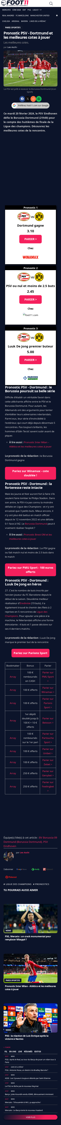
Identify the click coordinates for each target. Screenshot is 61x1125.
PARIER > (30, 239)
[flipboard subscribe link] (48, 869)
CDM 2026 (16, 10)
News (8, 930)
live (20, 1051)
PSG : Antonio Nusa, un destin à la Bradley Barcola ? (26, 1070)
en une (12, 1051)
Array (13, 676)
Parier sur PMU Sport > (48, 677)
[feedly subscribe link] (35, 869)
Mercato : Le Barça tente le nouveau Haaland (24, 1110)
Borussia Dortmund (36, 523)
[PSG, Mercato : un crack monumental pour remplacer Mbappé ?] (30, 918)
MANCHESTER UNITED (39, 15)
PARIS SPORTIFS (13, 27)
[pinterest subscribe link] (11, 877)
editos (37, 1051)
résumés (28, 1051)
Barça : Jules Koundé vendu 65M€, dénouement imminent (29, 1094)
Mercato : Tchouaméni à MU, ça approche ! (23, 1102)
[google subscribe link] (21, 869)
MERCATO (6, 10)
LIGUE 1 (36, 10)
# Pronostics (41, 884)
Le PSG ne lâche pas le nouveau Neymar (22, 1086)
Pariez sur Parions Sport (30, 653)
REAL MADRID (8, 15)
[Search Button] (51, 4)
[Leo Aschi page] (9, 856)
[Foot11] (14, 3)
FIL (6, 1051)
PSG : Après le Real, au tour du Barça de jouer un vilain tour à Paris (30, 1060)
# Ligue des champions (17, 884)
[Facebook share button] (22, 99)
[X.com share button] (27, 99)
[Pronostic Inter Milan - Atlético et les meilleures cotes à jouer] (30, 968)
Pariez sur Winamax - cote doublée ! (30, 473)
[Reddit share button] (33, 99)
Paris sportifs (13, 980)
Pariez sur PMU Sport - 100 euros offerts (30, 570)
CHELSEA (6, 21)
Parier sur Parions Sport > (47, 703)
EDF (24, 10)
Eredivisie (25, 603)
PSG (29, 10)
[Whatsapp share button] (39, 99)
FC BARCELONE (22, 15)
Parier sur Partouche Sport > (48, 738)
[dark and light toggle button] (57, 15)
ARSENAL (15, 21)
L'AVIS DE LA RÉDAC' (38, 21)
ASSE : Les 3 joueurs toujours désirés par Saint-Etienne (27, 1078)
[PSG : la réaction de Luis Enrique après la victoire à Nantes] (30, 1018)
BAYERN (24, 21)
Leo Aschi (12, 47)
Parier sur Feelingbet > (48, 786)
